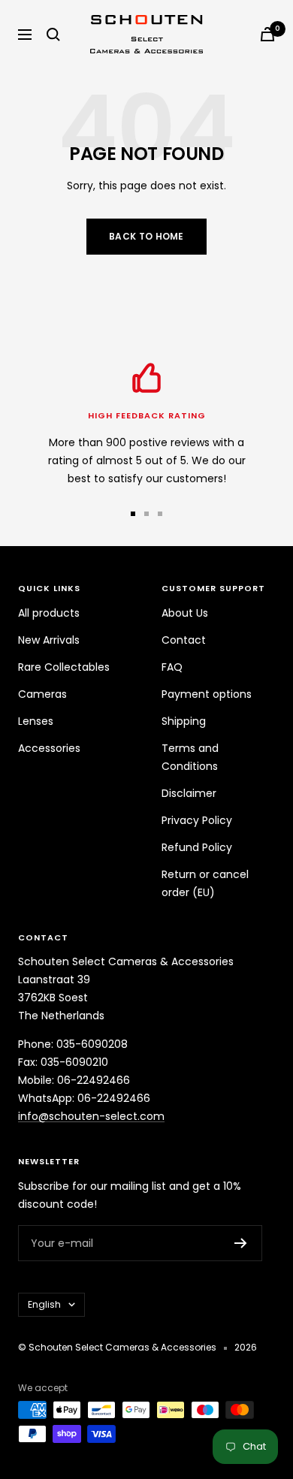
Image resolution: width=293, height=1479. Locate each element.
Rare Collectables (64, 667)
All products (49, 612)
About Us (185, 612)
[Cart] (267, 34)
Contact (184, 639)
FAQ (172, 667)
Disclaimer (189, 793)
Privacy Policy (197, 820)
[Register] (240, 1243)
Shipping (184, 721)
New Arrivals (49, 639)
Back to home (146, 236)
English (44, 1304)
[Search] (53, 34)
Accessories (49, 748)
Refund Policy (197, 847)
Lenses (35, 721)
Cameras (42, 694)
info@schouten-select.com (91, 1116)
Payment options (207, 694)
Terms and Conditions (190, 757)
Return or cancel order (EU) (205, 883)
